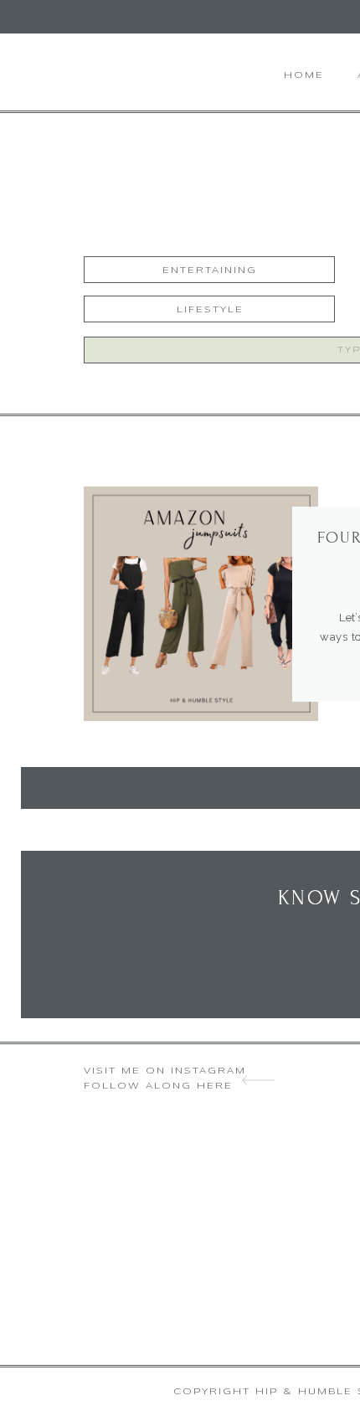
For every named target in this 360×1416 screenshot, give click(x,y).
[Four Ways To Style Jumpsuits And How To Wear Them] (201, 604)
